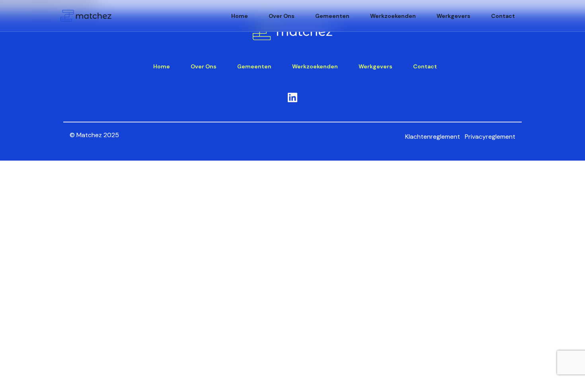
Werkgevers (453, 15)
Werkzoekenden (393, 15)
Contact (503, 15)
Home (239, 15)
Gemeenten (332, 15)
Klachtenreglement (432, 136)
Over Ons (281, 15)
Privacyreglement (490, 136)
